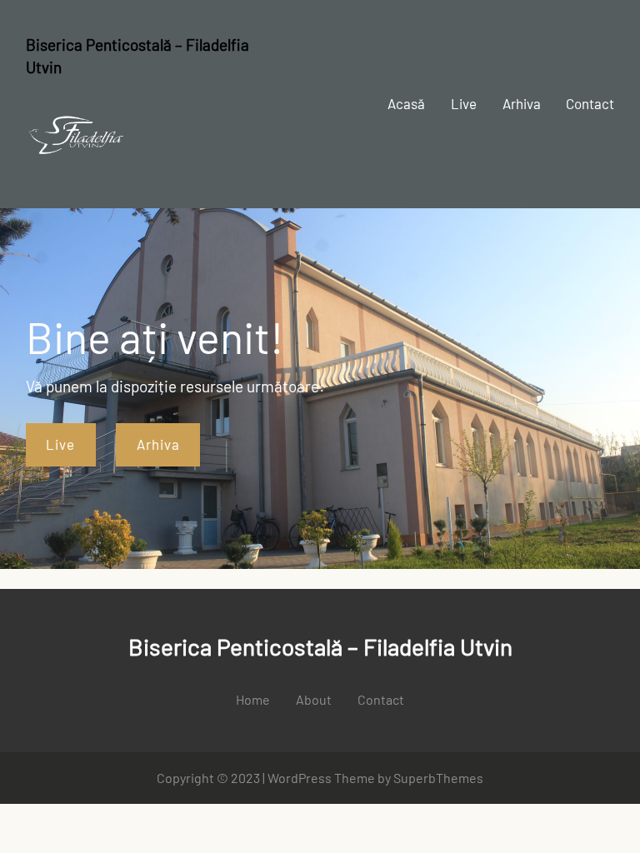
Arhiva (158, 444)
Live (60, 444)
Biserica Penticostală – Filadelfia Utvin (320, 646)
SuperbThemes (438, 778)
